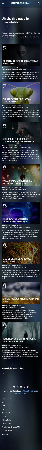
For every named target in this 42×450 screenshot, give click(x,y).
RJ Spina (25, 347)
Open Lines (22, 190)
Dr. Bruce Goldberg (14, 347)
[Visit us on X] (17, 386)
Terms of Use (6, 423)
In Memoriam (6, 406)
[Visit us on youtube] (21, 386)
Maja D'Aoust (22, 267)
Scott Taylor (12, 267)
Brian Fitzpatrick (14, 108)
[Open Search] (38, 3)
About (4, 402)
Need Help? (6, 413)
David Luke (24, 108)
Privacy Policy (7, 420)
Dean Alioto (12, 307)
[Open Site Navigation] (3, 3)
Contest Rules (7, 431)
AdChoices (5, 434)
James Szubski (25, 148)
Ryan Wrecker (16, 146)
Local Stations (7, 399)
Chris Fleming (13, 190)
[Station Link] (21, 3)
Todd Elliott (21, 307)
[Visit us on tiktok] (28, 386)
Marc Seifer (27, 70)
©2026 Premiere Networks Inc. (26, 392)
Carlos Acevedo (13, 148)
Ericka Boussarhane (23, 227)
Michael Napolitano (15, 70)
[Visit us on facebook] (14, 386)
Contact (4, 416)
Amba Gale (12, 227)
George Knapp (16, 106)
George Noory (16, 68)
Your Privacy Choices (9, 427)
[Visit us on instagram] (24, 386)
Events (4, 409)
